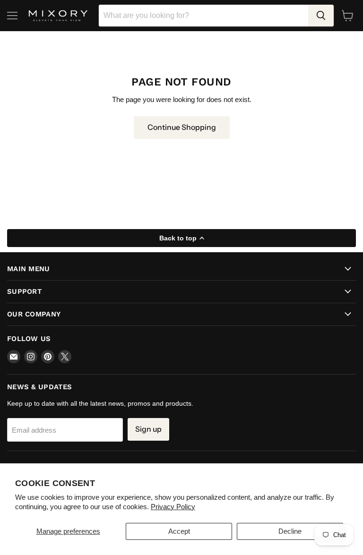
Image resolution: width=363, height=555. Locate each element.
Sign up (148, 429)
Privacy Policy (173, 507)
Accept (179, 531)
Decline (290, 531)
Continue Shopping (181, 127)
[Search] (321, 15)
